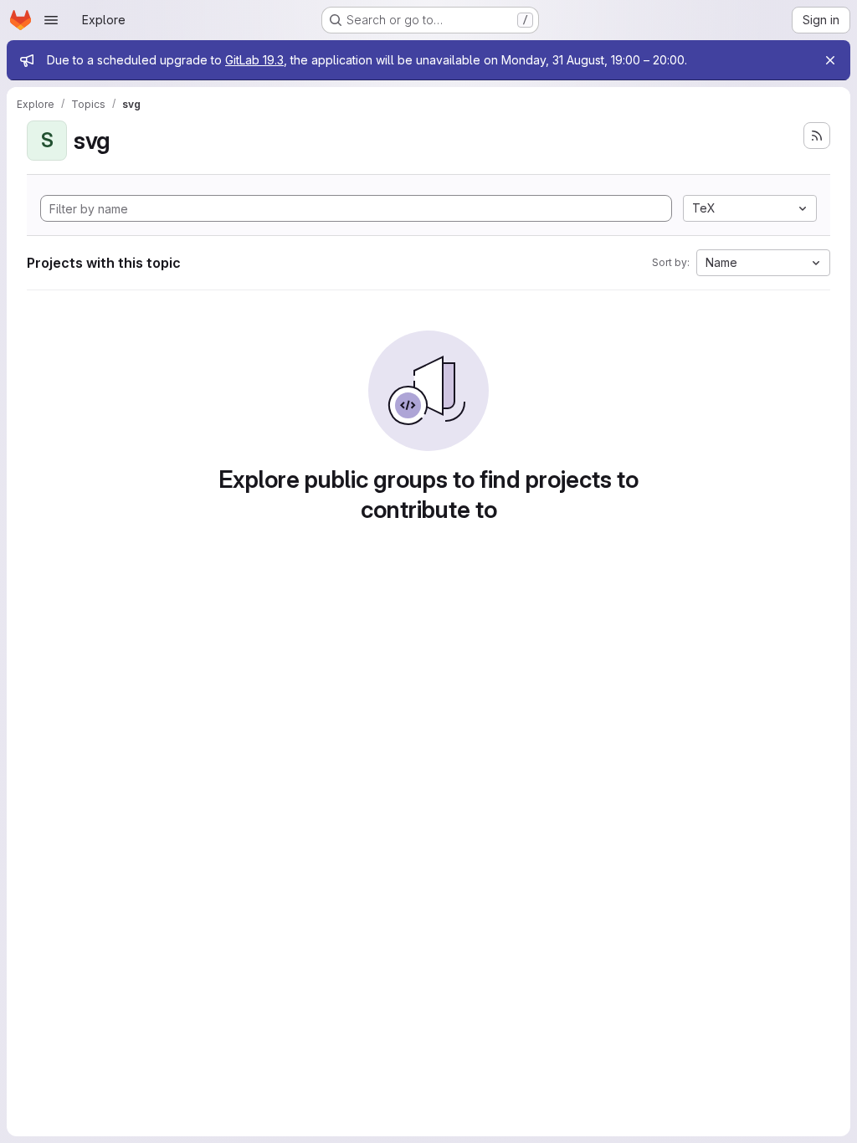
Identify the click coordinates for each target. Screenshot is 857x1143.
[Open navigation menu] (51, 20)
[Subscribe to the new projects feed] (816, 135)
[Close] (830, 60)
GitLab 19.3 (254, 60)
